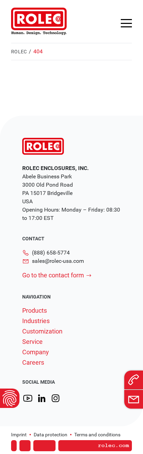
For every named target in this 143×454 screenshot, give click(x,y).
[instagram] (55, 398)
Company (35, 352)
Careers (33, 362)
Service (32, 342)
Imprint (19, 434)
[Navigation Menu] (126, 23)
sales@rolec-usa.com (58, 261)
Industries (36, 321)
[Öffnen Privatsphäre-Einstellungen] (9, 398)
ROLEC (19, 51)
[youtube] (27, 398)
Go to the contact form (53, 275)
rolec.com (113, 446)
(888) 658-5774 (51, 252)
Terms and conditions (97, 434)
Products (34, 311)
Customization (42, 331)
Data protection (50, 434)
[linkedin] (41, 398)
